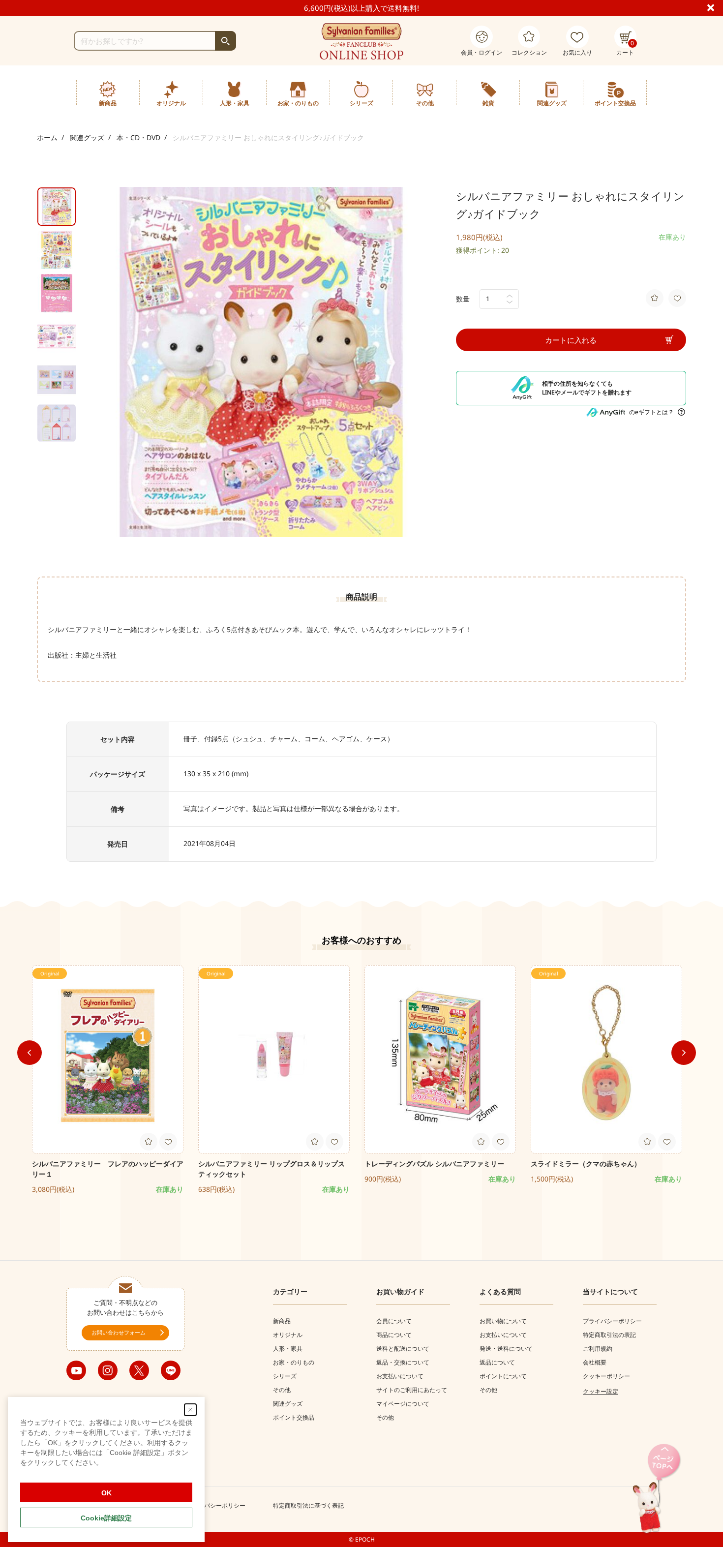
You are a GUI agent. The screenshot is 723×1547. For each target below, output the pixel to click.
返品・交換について (402, 1362)
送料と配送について (402, 1348)
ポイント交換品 (615, 103)
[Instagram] (108, 1370)
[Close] (715, 7)
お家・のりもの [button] (298, 103)
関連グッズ (87, 137)
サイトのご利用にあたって (411, 1390)
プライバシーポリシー (612, 1321)
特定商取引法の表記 (609, 1335)
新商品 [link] (108, 103)
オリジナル (287, 1335)
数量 (463, 298)
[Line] (171, 1370)
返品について (497, 1362)
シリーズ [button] (361, 103)
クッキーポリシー (606, 1376)
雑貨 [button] (488, 103)
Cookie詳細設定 (106, 1518)
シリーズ (285, 1376)
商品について (394, 1335)
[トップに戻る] (656, 1489)
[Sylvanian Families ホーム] (361, 41)
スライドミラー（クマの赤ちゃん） (586, 1163)
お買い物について (503, 1321)
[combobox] (155, 41)
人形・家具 (287, 1348)
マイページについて (402, 1403)
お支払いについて (399, 1376)
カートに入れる (571, 340)
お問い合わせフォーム (118, 1332)
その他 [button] (425, 103)
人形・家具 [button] (234, 103)
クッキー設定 (600, 1391)
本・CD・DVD (138, 137)
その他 (282, 1390)
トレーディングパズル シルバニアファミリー (434, 1163)
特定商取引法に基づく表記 (308, 1505)
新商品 (282, 1321)
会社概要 (594, 1362)
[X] (139, 1370)
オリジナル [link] (171, 103)
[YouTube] (76, 1370)
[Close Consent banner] (190, 1410)
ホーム (47, 137)
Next (683, 1052)
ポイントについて (503, 1376)
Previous (29, 1052)
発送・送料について (506, 1348)
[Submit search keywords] (225, 41)
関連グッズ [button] (552, 103)
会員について (394, 1321)
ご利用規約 (597, 1348)
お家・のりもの (293, 1362)
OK (106, 1493)
